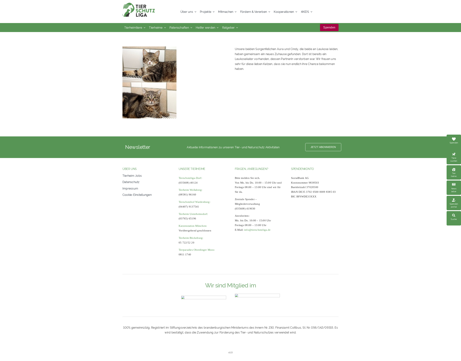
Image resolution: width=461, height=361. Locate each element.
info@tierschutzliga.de (257, 229)
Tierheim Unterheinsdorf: (193, 214)
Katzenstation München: (193, 225)
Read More (453, 154)
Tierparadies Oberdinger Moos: (197, 249)
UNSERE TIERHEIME (192, 169)
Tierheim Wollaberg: (190, 189)
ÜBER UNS (129, 169)
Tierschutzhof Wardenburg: (194, 201)
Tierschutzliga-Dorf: (190, 178)
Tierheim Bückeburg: (191, 237)
